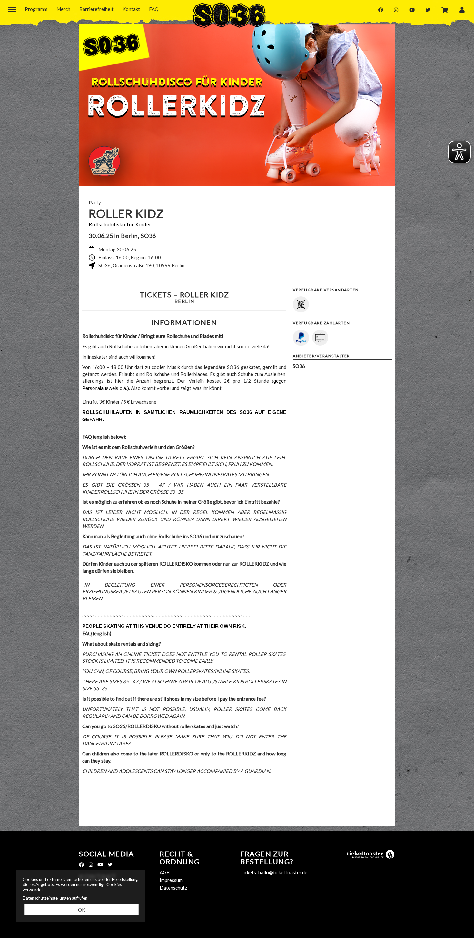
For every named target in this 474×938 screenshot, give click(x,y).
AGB (165, 872)
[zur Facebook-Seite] (380, 9)
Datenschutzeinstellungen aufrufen (55, 898)
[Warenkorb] (444, 9)
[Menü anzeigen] (12, 9)
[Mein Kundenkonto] (462, 9)
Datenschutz (173, 888)
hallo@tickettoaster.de (282, 872)
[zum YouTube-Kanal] (412, 9)
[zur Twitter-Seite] (428, 9)
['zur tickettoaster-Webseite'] (371, 854)
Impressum (171, 880)
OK (81, 910)
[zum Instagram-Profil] (396, 9)
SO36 (229, 15)
